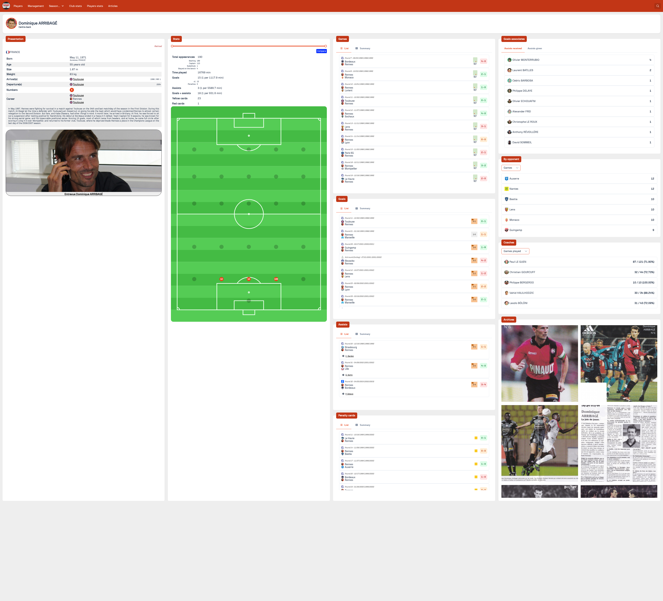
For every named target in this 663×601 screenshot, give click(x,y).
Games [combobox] (508, 167)
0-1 (474, 221)
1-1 (474, 286)
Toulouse (78, 79)
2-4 (474, 385)
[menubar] (65, 6)
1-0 (474, 234)
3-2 (474, 260)
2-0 (474, 366)
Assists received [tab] (513, 48)
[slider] (172, 46)
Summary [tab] (364, 48)
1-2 (474, 273)
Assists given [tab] (535, 48)
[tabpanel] (414, 368)
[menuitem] (18, 6)
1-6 (474, 247)
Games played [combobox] (512, 251)
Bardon (349, 356)
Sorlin (349, 375)
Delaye (349, 394)
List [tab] (346, 48)
